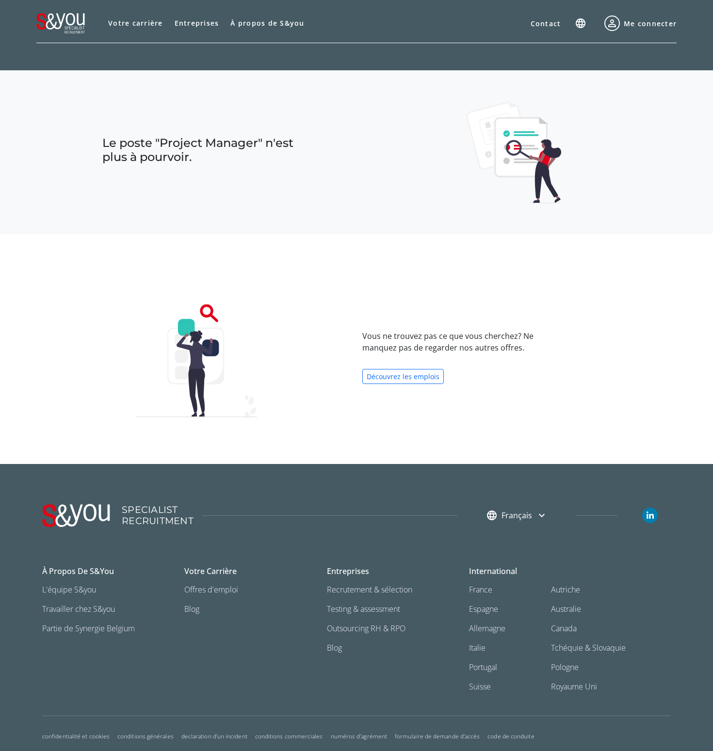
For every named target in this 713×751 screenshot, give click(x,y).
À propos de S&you (267, 23)
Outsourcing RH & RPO (366, 628)
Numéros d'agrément (359, 736)
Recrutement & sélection (369, 589)
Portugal (483, 667)
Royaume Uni (574, 686)
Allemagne (487, 628)
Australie (566, 609)
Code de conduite (510, 736)
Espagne (483, 609)
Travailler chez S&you (78, 609)
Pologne (565, 667)
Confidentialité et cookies (76, 736)
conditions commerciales (289, 736)
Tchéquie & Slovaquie (588, 647)
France (480, 589)
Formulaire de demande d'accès (437, 736)
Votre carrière (135, 23)
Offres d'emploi (211, 589)
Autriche (565, 589)
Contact (546, 23)
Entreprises (197, 23)
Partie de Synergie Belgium (88, 628)
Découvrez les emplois (403, 376)
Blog (191, 609)
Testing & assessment (363, 609)
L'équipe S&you (69, 589)
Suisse (480, 686)
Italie (477, 647)
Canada (564, 628)
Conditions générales (145, 736)
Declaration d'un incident (214, 736)
